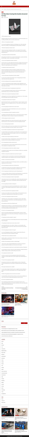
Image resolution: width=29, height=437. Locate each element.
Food (2, 365)
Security (3, 384)
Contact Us (3, 400)
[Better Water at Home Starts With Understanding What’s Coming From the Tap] (21, 425)
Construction (3, 348)
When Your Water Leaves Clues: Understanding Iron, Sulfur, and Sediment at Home (13, 330)
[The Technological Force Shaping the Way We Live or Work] (8, 412)
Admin (2, 17)
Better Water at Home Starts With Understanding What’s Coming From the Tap (12, 334)
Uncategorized (4, 393)
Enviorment (3, 358)
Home (2, 398)
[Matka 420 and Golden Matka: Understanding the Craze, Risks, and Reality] (8, 298)
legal (2, 376)
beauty (2, 341)
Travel (2, 391)
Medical (3, 382)
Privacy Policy (3, 402)
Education (3, 354)
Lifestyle (3, 378)
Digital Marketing (4, 350)
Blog (2, 343)
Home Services (17, 415)
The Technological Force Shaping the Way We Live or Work (9, 328)
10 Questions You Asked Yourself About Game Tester (7, 288)
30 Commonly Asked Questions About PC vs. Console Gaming (21, 288)
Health (2, 369)
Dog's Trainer (3, 352)
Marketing (3, 380)
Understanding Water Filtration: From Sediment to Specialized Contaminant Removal (13, 332)
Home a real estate (4, 371)
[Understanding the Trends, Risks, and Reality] (8, 311)
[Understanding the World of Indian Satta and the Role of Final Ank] (21, 298)
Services (3, 386)
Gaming (3, 301)
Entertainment (4, 356)
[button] (1, 6)
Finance (3, 363)
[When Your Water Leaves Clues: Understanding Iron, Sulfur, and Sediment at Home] (21, 412)
